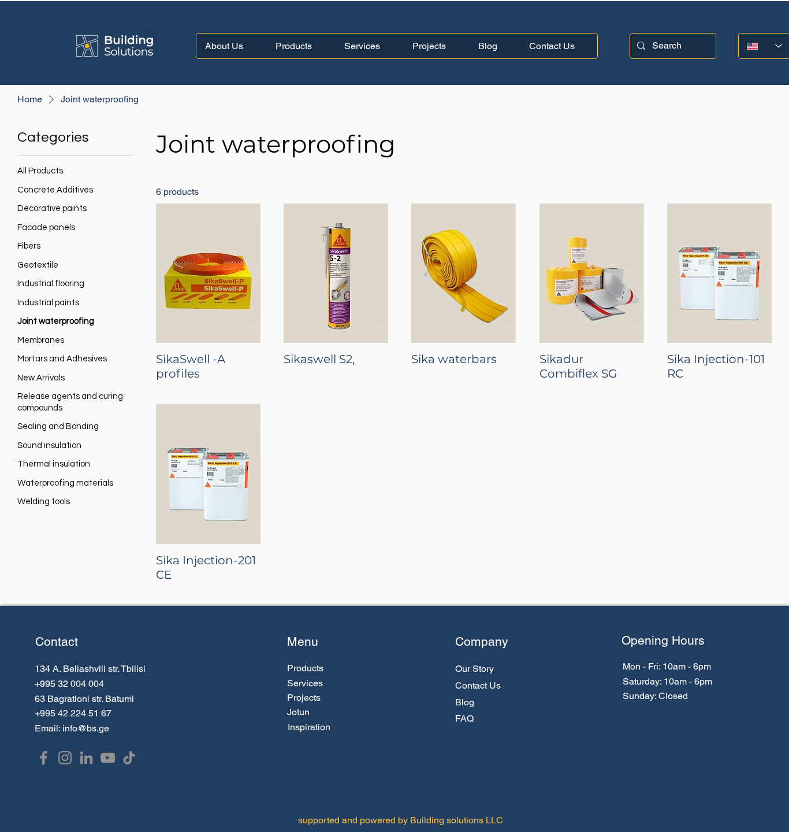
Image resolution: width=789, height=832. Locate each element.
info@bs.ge (85, 728)
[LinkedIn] (86, 758)
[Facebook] (44, 758)
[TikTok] (129, 758)
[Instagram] (65, 758)
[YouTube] (108, 758)
